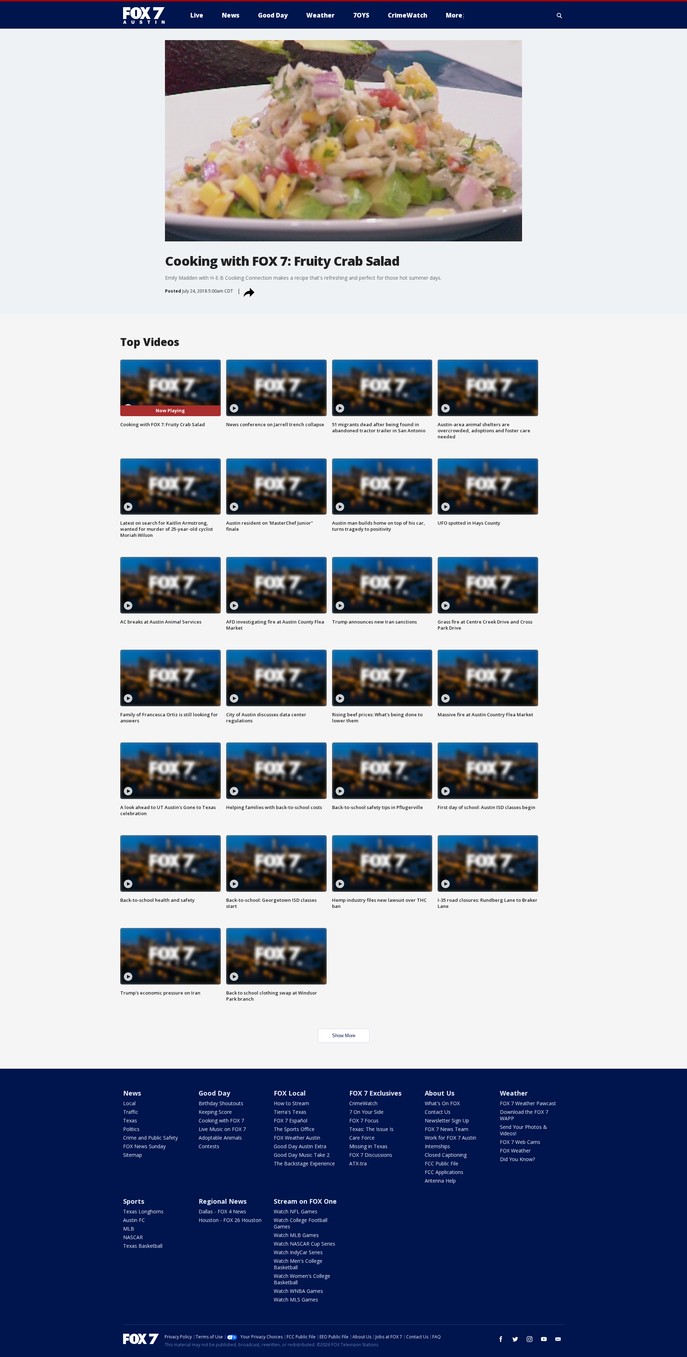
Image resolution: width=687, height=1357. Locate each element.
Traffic (130, 1111)
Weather (514, 1093)
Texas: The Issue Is (371, 1129)
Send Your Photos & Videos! (523, 1130)
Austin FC (134, 1220)
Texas (130, 1120)
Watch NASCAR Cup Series (304, 1243)
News (132, 1093)
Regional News (223, 1201)
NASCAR (133, 1237)
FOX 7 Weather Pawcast (528, 1103)
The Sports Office (294, 1129)
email (558, 1339)
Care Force (362, 1137)
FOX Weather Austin (297, 1137)
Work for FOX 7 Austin (450, 1137)
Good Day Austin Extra (300, 1146)
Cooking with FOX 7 (221, 1120)
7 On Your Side (366, 1111)
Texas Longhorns (143, 1211)
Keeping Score (215, 1111)
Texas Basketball (142, 1245)
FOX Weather (515, 1150)
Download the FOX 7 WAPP (524, 1115)
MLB (128, 1228)
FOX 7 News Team (446, 1129)
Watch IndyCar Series (298, 1252)
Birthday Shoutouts (221, 1103)
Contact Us (437, 1111)
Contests (209, 1146)
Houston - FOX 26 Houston (230, 1220)
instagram (529, 1339)
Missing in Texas (368, 1146)
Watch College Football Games (300, 1223)
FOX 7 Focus (364, 1120)
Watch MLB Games (296, 1235)
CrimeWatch (363, 1103)
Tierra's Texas (290, 1111)
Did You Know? (517, 1159)
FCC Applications (444, 1172)
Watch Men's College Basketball (298, 1264)
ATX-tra (358, 1163)
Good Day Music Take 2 (302, 1154)
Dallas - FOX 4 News (222, 1211)
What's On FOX (442, 1103)
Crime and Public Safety (150, 1137)
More (454, 15)
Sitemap (132, 1154)
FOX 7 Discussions (370, 1154)
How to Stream (291, 1103)
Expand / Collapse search (559, 15)
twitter (515, 1339)
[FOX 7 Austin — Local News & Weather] (146, 15)
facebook (501, 1339)
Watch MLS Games (296, 1299)
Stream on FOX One (305, 1201)
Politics (131, 1129)
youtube (544, 1339)
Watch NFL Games (295, 1211)
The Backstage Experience (304, 1163)
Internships (437, 1146)
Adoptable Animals (220, 1137)
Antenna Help (440, 1180)
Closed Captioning (446, 1154)
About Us (439, 1093)
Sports (133, 1201)
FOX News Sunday (144, 1146)
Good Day (214, 1093)
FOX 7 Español (290, 1120)
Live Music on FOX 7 (222, 1129)
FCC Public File (441, 1163)
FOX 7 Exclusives (375, 1093)
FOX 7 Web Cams (520, 1142)
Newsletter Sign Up (447, 1120)
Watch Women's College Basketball (302, 1279)
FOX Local (290, 1093)
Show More (343, 1035)
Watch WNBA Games (298, 1291)
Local (129, 1103)
